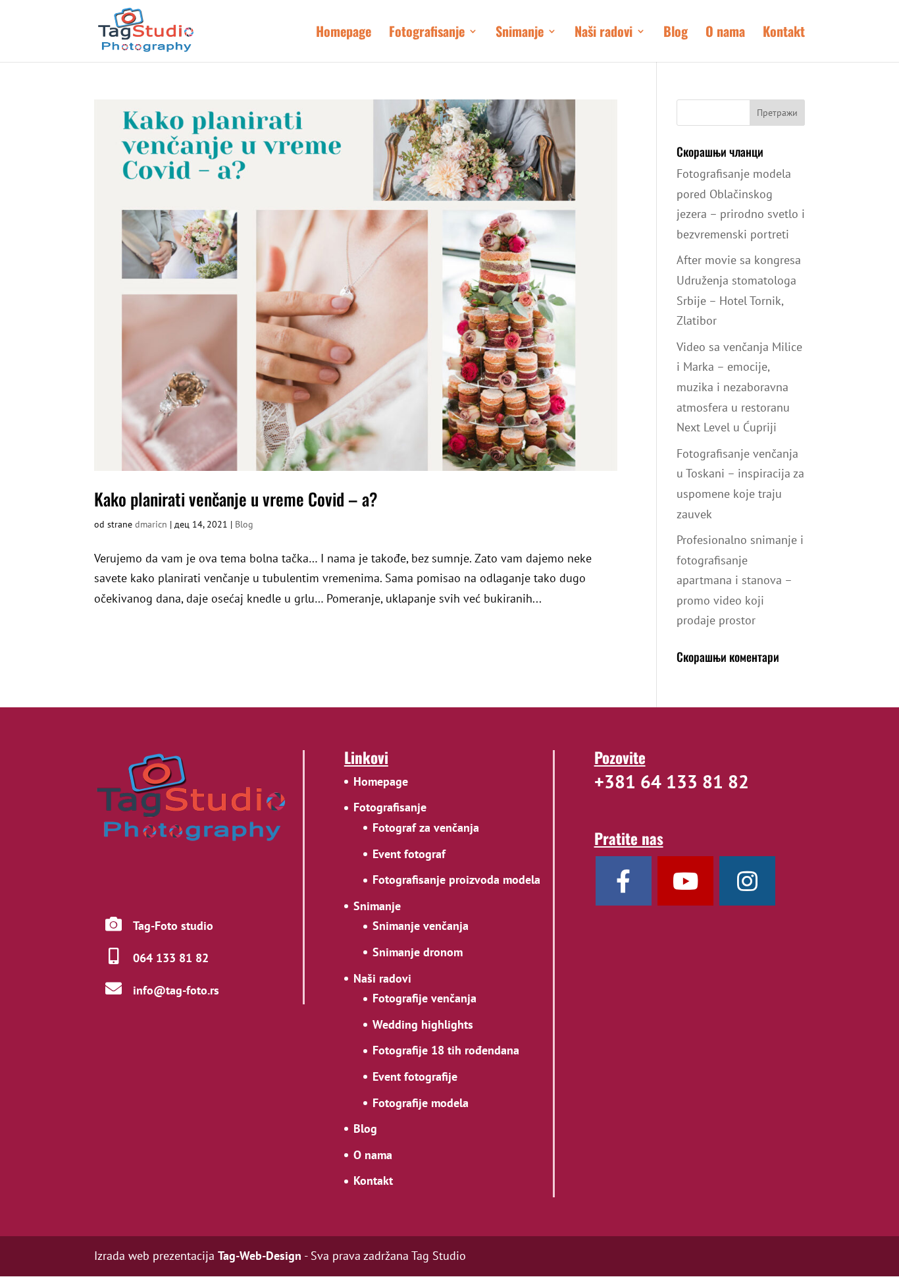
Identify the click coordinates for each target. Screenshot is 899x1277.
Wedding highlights (422, 1024)
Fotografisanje (427, 33)
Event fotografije (414, 1076)
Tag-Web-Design (259, 1255)
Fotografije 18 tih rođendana (445, 1050)
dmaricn (151, 524)
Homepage (343, 33)
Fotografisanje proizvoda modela (456, 879)
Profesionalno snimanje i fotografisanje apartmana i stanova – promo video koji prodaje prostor (740, 580)
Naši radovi (603, 33)
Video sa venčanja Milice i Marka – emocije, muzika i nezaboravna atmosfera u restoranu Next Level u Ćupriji (739, 387)
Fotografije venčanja (424, 998)
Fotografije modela (420, 1102)
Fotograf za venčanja (425, 827)
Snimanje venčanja (420, 925)
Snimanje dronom (417, 952)
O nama (725, 33)
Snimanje (520, 33)
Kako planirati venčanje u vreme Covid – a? (236, 499)
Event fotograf (409, 853)
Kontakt (784, 33)
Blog (675, 33)
